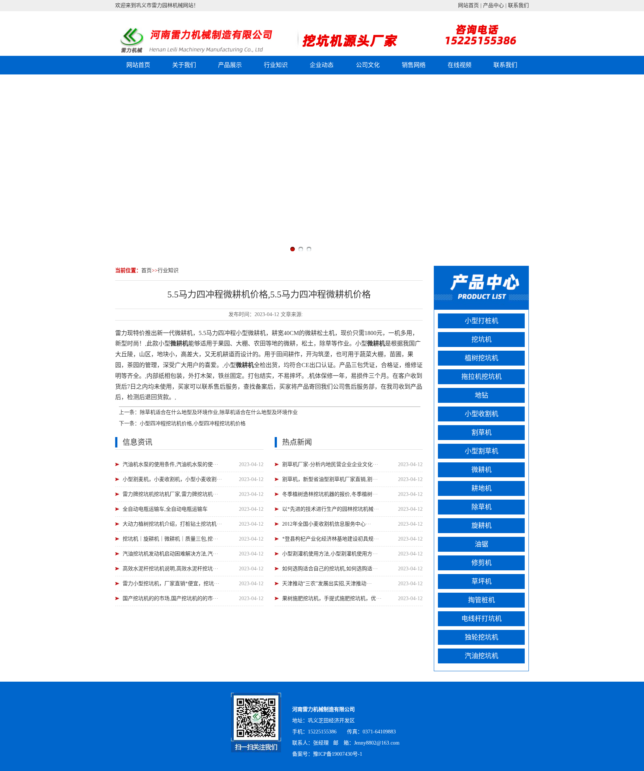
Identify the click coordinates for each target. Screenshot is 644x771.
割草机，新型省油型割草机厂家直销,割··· (330, 479)
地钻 (481, 395)
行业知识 (276, 65)
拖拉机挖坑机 (481, 376)
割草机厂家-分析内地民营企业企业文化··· (330, 464)
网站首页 (468, 5)
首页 (146, 270)
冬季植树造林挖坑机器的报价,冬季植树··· (330, 494)
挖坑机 (481, 339)
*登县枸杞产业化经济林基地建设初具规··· (330, 539)
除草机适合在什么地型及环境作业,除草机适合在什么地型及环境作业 (219, 412)
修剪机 (481, 563)
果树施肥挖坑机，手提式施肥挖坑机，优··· (332, 598)
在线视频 (459, 65)
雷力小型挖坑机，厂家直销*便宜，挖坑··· (171, 583)
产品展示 (230, 65)
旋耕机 (481, 525)
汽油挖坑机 (481, 656)
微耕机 (481, 470)
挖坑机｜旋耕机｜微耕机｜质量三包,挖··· (170, 539)
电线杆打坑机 (481, 618)
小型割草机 (481, 451)
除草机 (481, 507)
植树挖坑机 (481, 358)
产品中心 (493, 5)
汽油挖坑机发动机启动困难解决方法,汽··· (170, 554)
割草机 (481, 432)
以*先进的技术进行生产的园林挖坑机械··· (330, 509)
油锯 (481, 544)
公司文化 (368, 65)
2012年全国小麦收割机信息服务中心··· (326, 524)
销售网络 (414, 65)
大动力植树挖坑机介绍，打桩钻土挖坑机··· (172, 524)
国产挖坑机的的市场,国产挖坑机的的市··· (170, 598)
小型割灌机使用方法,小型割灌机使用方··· (330, 554)
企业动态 (322, 65)
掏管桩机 (481, 600)
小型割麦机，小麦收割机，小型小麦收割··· (172, 479)
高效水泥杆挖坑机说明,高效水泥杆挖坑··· (170, 568)
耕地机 (481, 488)
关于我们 (184, 65)
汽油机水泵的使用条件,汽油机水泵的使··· (170, 464)
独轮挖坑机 (481, 637)
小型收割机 (481, 414)
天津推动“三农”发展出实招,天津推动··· (327, 583)
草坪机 (481, 581)
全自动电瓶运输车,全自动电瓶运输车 (165, 509)
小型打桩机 (481, 321)
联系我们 (518, 5)
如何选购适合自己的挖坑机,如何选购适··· (330, 568)
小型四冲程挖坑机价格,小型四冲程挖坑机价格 (193, 423)
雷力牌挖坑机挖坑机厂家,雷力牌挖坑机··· (170, 494)
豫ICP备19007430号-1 (337, 754)
